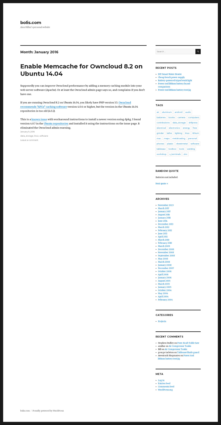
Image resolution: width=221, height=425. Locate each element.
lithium (195, 133)
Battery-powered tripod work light (175, 80)
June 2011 (162, 233)
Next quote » (162, 183)
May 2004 (163, 293)
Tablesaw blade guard (188, 352)
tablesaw (161, 149)
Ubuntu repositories (56, 123)
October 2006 (164, 271)
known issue (39, 119)
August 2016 (164, 214)
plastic (170, 143)
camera (181, 117)
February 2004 (165, 299)
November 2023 (166, 205)
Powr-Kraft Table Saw (188, 343)
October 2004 (165, 290)
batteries (161, 117)
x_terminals (175, 154)
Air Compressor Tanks (180, 346)
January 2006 (164, 277)
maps (166, 138)
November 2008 (166, 252)
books (172, 117)
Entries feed (164, 383)
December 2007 (166, 268)
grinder (160, 133)
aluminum (167, 112)
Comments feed (166, 386)
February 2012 (165, 230)
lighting (178, 133)
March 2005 (164, 284)
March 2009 (164, 246)
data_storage (26, 136)
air (158, 112)
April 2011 (162, 236)
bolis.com (30, 22)
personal (192, 138)
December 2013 (165, 224)
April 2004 (163, 296)
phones (160, 143)
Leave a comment (29, 140)
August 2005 (164, 281)
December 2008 (166, 249)
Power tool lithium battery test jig (174, 90)
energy (186, 128)
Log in (161, 380)
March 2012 (163, 227)
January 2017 (164, 211)
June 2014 (162, 221)
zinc (185, 154)
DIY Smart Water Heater (170, 74)
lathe (169, 133)
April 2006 (163, 274)
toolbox (172, 149)
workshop (161, 154)
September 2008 (166, 255)
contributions (163, 122)
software (44, 136)
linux (36, 136)
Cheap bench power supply (171, 77)
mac (159, 138)
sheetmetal (182, 143)
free (195, 128)
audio (188, 112)
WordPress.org (165, 390)
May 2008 (163, 259)
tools (181, 149)
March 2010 (163, 240)
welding (191, 149)
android (178, 112)
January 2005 (164, 287)
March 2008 (164, 262)
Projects (162, 321)
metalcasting (178, 138)
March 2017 (163, 208)
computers (193, 117)
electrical (161, 128)
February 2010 (165, 243)
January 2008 (164, 265)
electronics (174, 128)
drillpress (193, 122)
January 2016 (164, 218)
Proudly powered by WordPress (48, 411)
